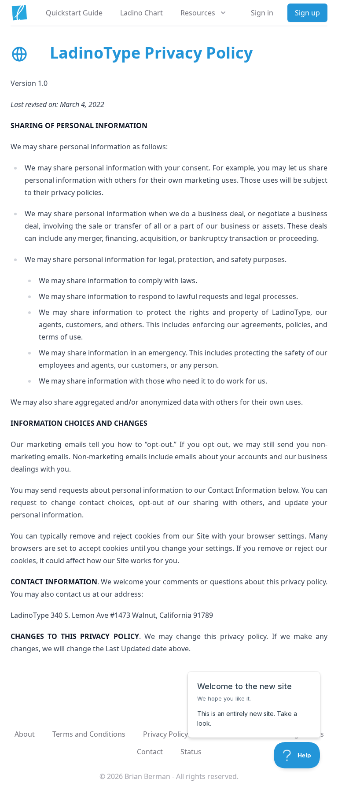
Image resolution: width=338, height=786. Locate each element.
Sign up (307, 13)
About (25, 734)
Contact (150, 751)
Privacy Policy (165, 734)
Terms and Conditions (88, 734)
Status (191, 751)
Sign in (262, 13)
